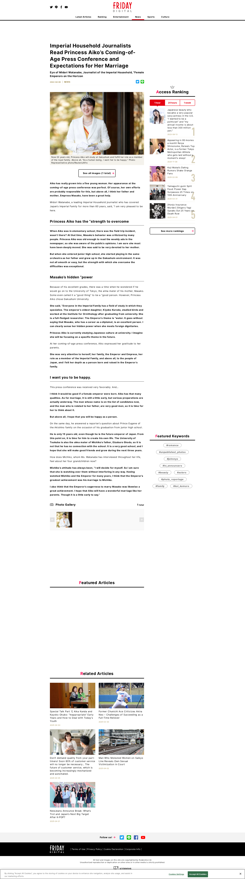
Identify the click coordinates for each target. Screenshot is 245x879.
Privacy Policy (94, 849)
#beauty (163, 472)
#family (160, 486)
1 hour (157, 102)
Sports (151, 17)
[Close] (240, 874)
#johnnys (172, 459)
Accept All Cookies (197, 874)
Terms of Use (78, 849)
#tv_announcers (172, 465)
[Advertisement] (97, 615)
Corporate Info (132, 849)
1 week (187, 102)
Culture (165, 17)
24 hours (172, 102)
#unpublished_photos (172, 452)
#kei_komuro (181, 486)
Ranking (102, 17)
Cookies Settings (176, 874)
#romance (172, 445)
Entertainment (121, 17)
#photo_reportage (172, 479)
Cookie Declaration (113, 849)
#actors (181, 472)
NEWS (67, 82)
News (138, 17)
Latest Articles (83, 17)
